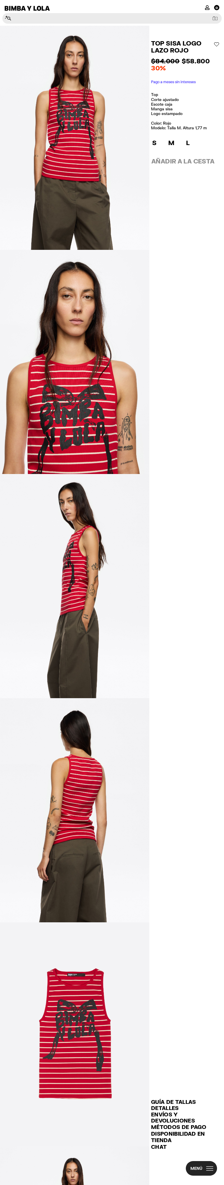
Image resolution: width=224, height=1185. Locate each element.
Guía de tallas (173, 1102)
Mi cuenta (207, 7)
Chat (159, 1147)
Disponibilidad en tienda (178, 1137)
